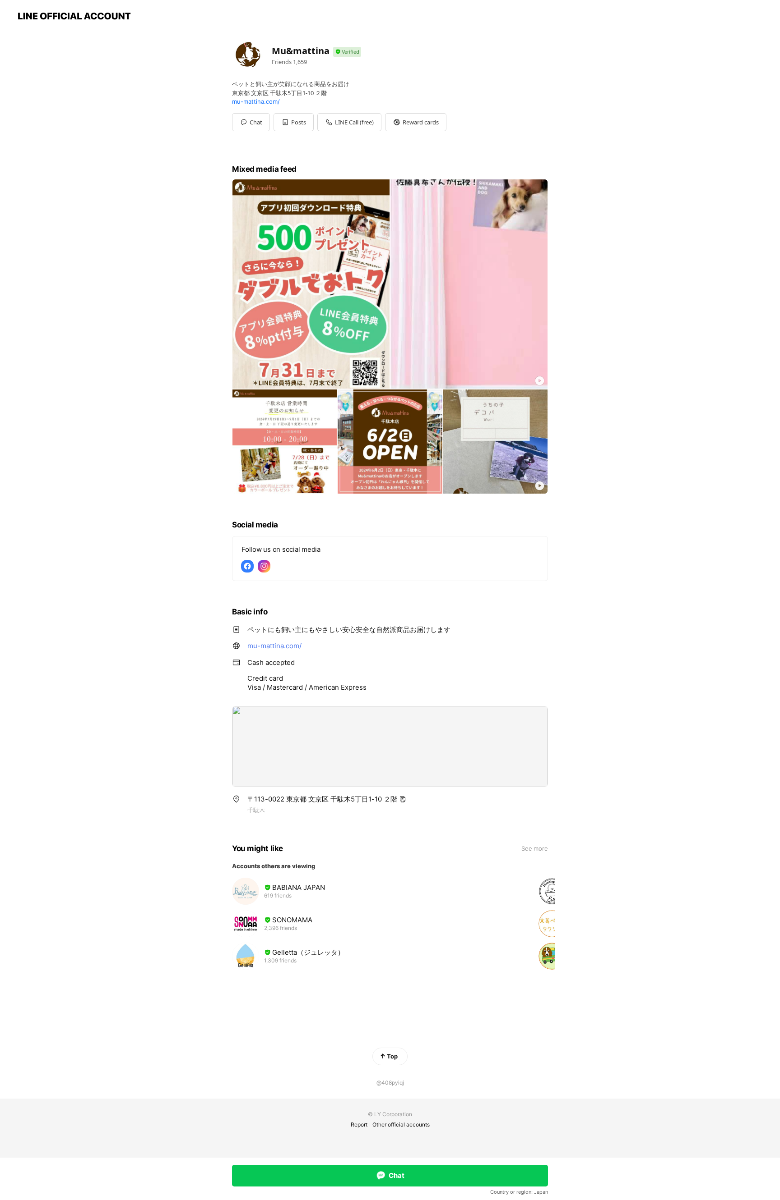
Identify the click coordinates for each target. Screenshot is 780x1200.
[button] (294, 122)
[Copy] (402, 799)
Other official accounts (401, 1124)
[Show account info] (347, 52)
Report (359, 1124)
